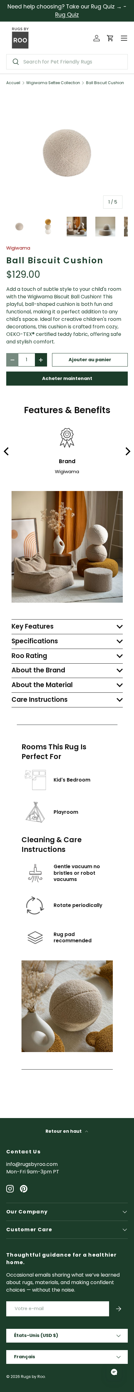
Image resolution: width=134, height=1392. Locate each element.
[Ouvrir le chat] (114, 1371)
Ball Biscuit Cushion (105, 83)
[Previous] (7, 451)
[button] (110, 38)
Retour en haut (64, 1131)
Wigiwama (18, 248)
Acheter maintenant (67, 378)
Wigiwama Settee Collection (53, 83)
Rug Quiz (67, 14)
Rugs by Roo (33, 1376)
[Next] (127, 451)
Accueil (13, 83)
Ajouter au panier (90, 360)
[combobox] (67, 61)
